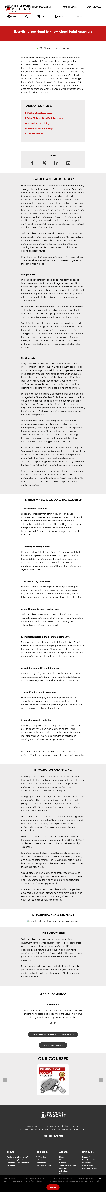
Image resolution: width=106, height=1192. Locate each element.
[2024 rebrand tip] (19, 4)
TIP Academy (41, 1157)
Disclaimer (86, 1162)
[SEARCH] (26, 17)
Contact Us (63, 1174)
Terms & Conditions (89, 1160)
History (62, 1157)
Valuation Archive (43, 1165)
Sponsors (63, 1168)
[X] (44, 163)
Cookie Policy (87, 1165)
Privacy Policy (87, 1157)
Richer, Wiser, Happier (16, 1160)
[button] (5, 1080)
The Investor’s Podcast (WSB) (18, 1157)
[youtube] (51, 1023)
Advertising (64, 1171)
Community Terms (89, 1168)
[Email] (68, 163)
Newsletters (41, 1162)
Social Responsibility (67, 1165)
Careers (62, 1162)
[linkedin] (55, 1023)
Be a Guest (11, 1165)
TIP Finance (41, 1160)
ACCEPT (53, 1187)
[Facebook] (32, 163)
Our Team (63, 1160)
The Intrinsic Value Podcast (18, 1162)
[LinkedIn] (56, 163)
